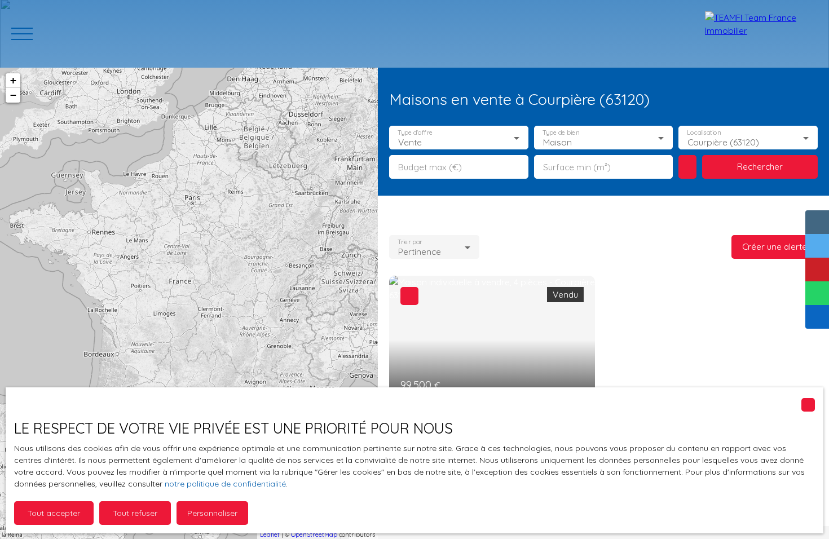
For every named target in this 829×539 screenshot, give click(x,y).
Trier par (410, 242)
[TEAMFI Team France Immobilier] (761, 34)
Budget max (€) (430, 167)
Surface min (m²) (577, 167)
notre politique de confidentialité (225, 484)
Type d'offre (415, 132)
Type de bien (561, 132)
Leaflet (270, 534)
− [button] (13, 95)
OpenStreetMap (314, 534)
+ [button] (13, 80)
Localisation (704, 132)
